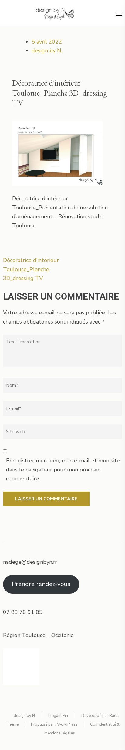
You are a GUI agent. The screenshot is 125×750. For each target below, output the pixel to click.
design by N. (47, 50)
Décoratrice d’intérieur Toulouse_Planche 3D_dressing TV (31, 269)
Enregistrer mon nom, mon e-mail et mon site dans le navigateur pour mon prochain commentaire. (63, 469)
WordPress (67, 724)
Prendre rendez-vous (41, 584)
